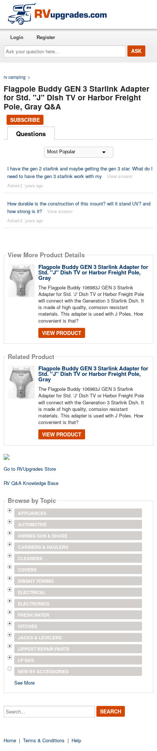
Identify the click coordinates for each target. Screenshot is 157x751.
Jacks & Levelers (40, 637)
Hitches (27, 626)
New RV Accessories (43, 671)
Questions (31, 133)
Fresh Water (33, 615)
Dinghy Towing (36, 581)
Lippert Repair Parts (43, 649)
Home (10, 740)
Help (76, 740)
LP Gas (26, 660)
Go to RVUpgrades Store (30, 468)
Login (16, 37)
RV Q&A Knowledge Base (31, 483)
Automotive (32, 524)
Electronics (33, 603)
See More (24, 682)
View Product (61, 332)
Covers (27, 569)
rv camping (15, 77)
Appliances (32, 513)
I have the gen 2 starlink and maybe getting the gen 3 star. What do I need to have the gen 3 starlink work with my (80, 172)
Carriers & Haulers (43, 547)
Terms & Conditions (44, 740)
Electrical (32, 592)
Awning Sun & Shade (43, 535)
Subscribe (25, 119)
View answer (120, 176)
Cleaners (30, 558)
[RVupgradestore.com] (57, 13)
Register (46, 37)
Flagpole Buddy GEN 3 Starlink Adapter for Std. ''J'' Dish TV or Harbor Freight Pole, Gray (93, 272)
